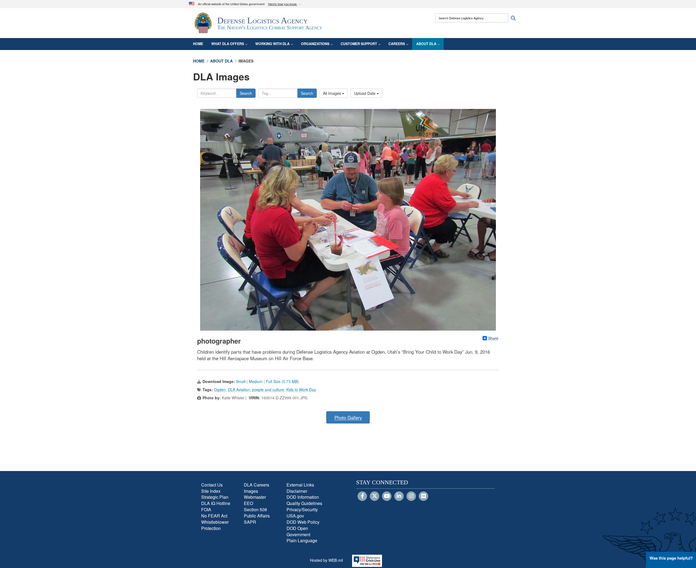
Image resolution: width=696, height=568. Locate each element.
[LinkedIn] (399, 496)
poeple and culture (268, 389)
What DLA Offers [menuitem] (227, 43)
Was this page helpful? (671, 558)
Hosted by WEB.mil (326, 560)
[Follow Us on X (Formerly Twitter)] (374, 496)
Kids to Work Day (301, 389)
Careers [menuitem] (397, 43)
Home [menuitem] (198, 43)
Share (493, 338)
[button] (285, 4)
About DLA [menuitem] (426, 43)
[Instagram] (411, 496)
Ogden (220, 389)
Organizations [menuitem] (315, 43)
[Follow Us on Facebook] (362, 496)
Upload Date (365, 93)
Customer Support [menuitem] (359, 43)
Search (246, 93)
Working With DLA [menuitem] (272, 43)
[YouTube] (386, 496)
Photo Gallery (348, 417)
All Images (332, 93)
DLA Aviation (239, 389)
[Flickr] (423, 496)
